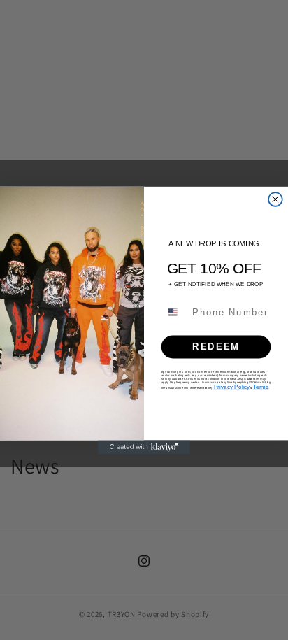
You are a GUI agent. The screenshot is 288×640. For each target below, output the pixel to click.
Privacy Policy (232, 386)
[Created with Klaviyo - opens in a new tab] (144, 447)
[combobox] (174, 311)
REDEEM (216, 346)
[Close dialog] (275, 199)
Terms (260, 386)
